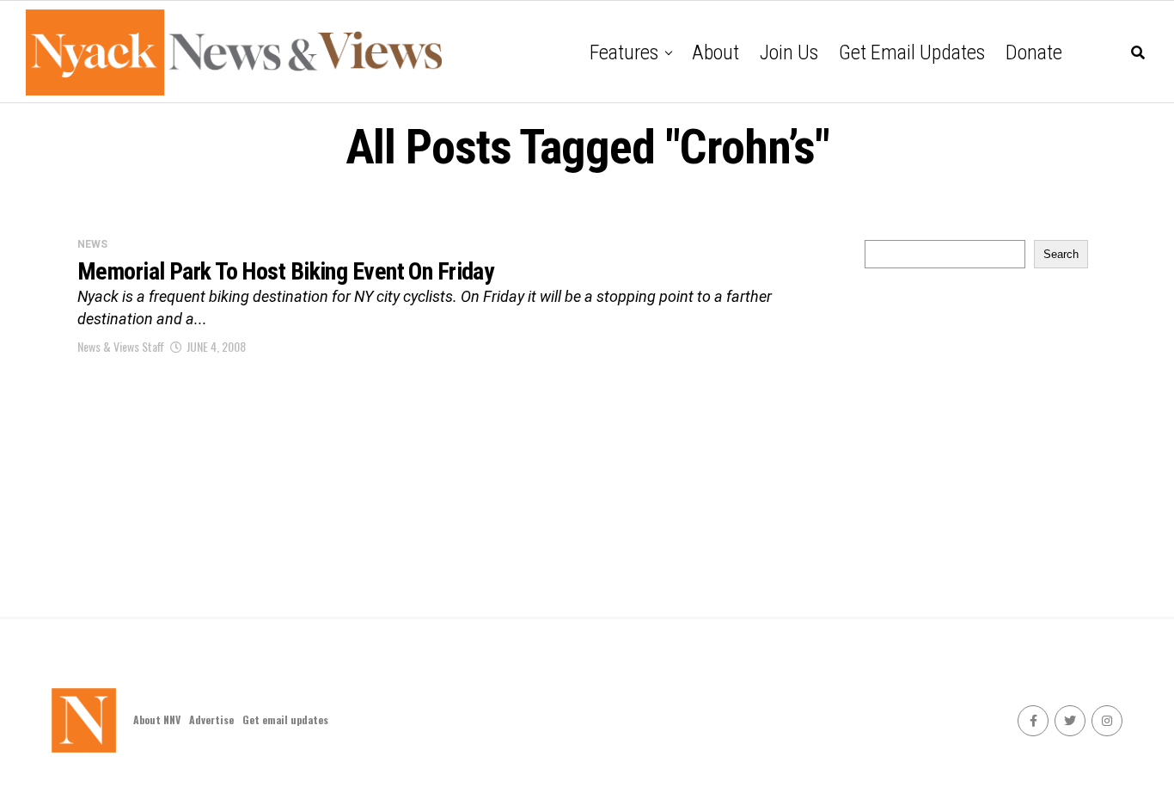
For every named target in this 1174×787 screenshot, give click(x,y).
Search (1061, 254)
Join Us (789, 52)
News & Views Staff (120, 346)
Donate (1034, 52)
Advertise (211, 719)
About (715, 52)
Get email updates (912, 52)
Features (624, 52)
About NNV (156, 719)
